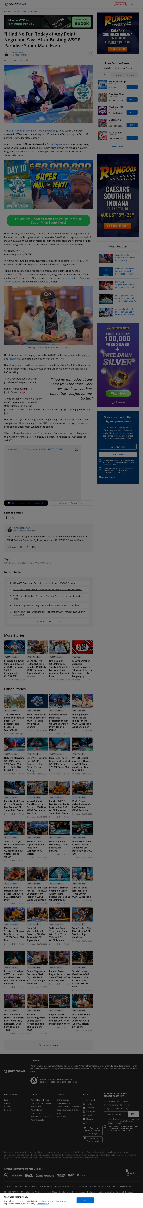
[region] (71, 1200)
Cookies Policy (43, 1203)
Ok (85, 1200)
